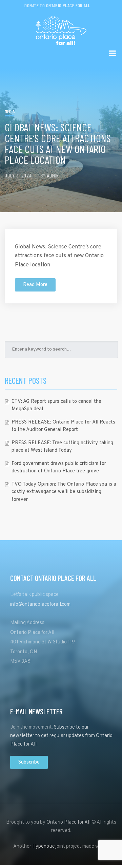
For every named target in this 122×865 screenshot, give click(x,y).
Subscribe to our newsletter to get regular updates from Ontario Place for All (61, 736)
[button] (35, 285)
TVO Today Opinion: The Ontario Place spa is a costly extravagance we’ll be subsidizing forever (64, 492)
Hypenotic (43, 846)
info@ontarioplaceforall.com (40, 604)
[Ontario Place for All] (61, 28)
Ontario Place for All (68, 822)
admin (53, 175)
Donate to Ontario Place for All (57, 5)
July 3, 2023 (18, 175)
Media (10, 111)
